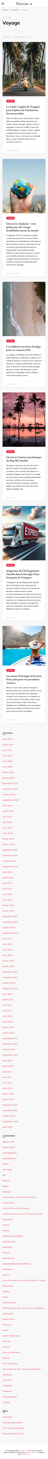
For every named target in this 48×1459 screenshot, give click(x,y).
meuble (6, 1291)
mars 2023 (8, 955)
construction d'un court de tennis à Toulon (23, 1213)
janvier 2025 (9, 844)
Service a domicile (11, 1352)
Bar (4, 1175)
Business (7, 1191)
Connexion (8, 1417)
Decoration (8, 1219)
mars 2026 (8, 766)
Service (6, 1347)
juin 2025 (7, 816)
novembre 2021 (10, 1044)
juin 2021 (7, 1071)
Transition (7, 1385)
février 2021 (8, 1093)
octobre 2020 (9, 1116)
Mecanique (8, 1286)
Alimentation (9, 1147)
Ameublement (9, 1158)
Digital (6, 1225)
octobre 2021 (9, 1049)
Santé (5, 1330)
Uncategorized (10, 1396)
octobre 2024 (9, 861)
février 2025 (8, 838)
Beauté (6, 1180)
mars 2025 (8, 833)
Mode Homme (9, 1302)
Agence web (8, 1141)
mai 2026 (7, 755)
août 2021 (8, 1060)
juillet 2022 (8, 999)
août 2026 (8, 739)
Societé (6, 1358)
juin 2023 (7, 938)
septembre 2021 (10, 1055)
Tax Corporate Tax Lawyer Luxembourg (22, 1369)
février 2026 (8, 772)
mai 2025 (7, 822)
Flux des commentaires (13, 1428)
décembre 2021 (10, 1038)
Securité (6, 1341)
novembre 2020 (10, 1110)
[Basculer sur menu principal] (3, 3)
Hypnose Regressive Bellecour (17, 1263)
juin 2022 (7, 1005)
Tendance (7, 1374)
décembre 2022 (10, 972)
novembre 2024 (10, 855)
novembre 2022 (10, 977)
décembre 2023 (10, 916)
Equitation (8, 1247)
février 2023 (8, 960)
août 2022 (8, 994)
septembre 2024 (10, 866)
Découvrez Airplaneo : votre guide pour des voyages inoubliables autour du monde (22, 227)
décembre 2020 (10, 1105)
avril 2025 (7, 827)
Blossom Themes (31, 1452)
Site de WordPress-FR (13, 1433)
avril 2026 (7, 761)
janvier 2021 (9, 1099)
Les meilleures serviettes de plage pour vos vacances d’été (23, 348)
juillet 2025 (8, 811)
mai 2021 (7, 1077)
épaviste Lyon (9, 1241)
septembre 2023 (10, 933)
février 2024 (8, 905)
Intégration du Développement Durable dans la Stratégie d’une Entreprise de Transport (22, 574)
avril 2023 (7, 949)
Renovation (8, 1313)
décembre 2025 (10, 783)
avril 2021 (7, 1082)
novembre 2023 (10, 922)
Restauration (9, 1319)
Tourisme (7, 1380)
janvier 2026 (9, 778)
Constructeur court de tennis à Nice (20, 1197)
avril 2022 (7, 1016)
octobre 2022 (9, 983)
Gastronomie (9, 1258)
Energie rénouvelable (13, 1236)
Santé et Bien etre (11, 1335)
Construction (9, 1202)
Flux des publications (13, 1422)
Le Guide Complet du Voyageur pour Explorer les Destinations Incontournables (23, 110)
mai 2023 (7, 944)
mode (5, 1297)
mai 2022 (7, 1010)
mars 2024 (8, 899)
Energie (6, 1230)
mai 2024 (7, 888)
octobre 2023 (9, 927)
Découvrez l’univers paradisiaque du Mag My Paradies (23, 458)
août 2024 (8, 872)
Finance (6, 1252)
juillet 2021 (8, 1066)
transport (7, 1391)
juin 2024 (7, 883)
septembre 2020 (10, 1121)
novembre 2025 (10, 789)
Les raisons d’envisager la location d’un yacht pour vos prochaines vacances (23, 679)
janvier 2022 (9, 1032)
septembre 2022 (10, 988)
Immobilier (8, 1269)
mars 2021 (8, 1088)
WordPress (25, 1454)
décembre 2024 (10, 850)
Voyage (10, 101)
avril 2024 (7, 894)
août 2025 (8, 805)
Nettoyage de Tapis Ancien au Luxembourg (23, 1308)
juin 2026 (7, 750)
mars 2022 (8, 1021)
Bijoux (5, 1186)
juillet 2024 (8, 877)
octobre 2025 (9, 794)
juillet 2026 (8, 744)
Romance (7, 1324)
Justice (6, 1274)
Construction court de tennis (16, 1208)
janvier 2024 (9, 911)
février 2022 (8, 1027)
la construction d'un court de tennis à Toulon (24, 1280)
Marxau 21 (24, 3)
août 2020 (8, 1127)
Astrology (7, 1169)
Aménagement (10, 1153)
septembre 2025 (10, 800)
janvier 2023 (9, 966)
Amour (6, 1164)
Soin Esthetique (10, 1363)
